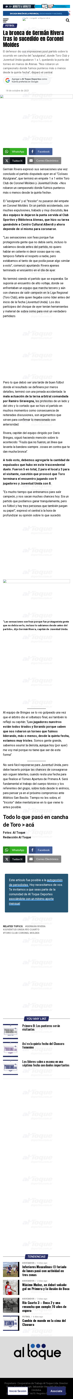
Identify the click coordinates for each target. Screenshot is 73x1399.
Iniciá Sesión (17, 1391)
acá (30, 825)
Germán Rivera (36, 926)
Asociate (56, 1391)
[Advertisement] (36, 350)
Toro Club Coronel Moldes (21, 933)
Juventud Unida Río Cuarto (21, 929)
